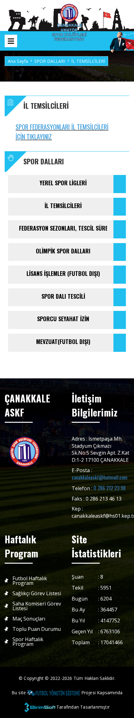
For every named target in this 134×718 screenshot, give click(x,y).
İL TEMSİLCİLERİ (63, 206)
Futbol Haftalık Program (29, 581)
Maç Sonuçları (28, 618)
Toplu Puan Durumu (36, 629)
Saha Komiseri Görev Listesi (36, 606)
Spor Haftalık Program (27, 641)
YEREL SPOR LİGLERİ (63, 183)
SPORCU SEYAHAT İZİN (63, 319)
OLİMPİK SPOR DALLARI (63, 251)
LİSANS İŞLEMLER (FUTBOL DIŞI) (63, 273)
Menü (11, 41)
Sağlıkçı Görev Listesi (36, 593)
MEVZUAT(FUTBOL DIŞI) (63, 341)
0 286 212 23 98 (109, 488)
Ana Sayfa (18, 61)
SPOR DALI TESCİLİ (63, 296)
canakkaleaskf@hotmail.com (99, 477)
